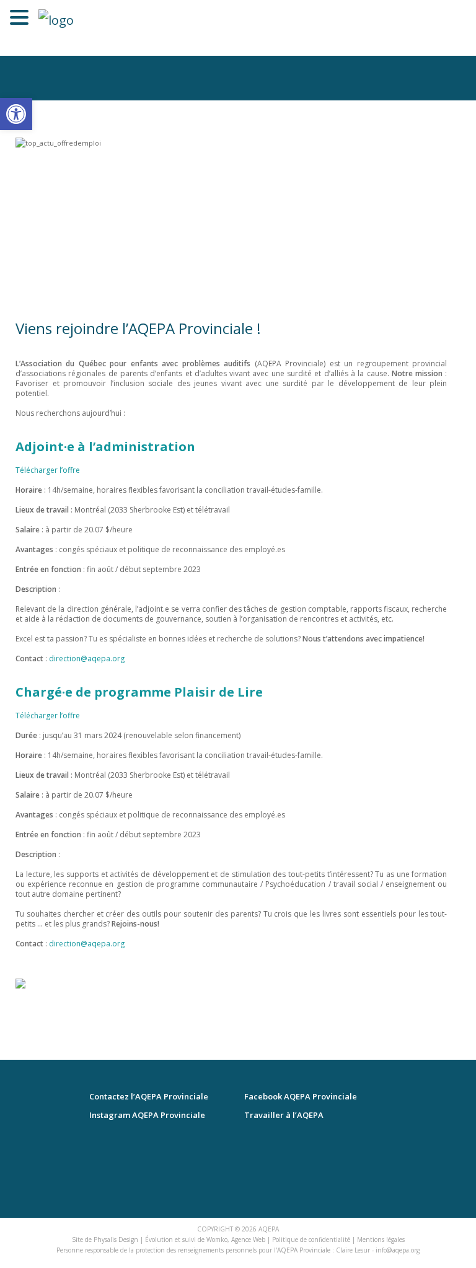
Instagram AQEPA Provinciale (147, 1115)
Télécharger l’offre (47, 470)
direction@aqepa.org (87, 658)
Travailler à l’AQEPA (284, 1115)
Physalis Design (116, 1239)
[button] (16, 114)
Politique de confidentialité (311, 1239)
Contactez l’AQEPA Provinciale (148, 1097)
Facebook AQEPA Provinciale (300, 1097)
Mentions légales (381, 1239)
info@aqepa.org (398, 1250)
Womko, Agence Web (235, 1239)
